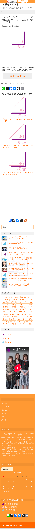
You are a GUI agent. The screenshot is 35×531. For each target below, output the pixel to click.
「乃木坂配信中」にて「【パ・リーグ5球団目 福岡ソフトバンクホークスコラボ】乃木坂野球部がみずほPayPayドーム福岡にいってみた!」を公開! (17, 449)
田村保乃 (14, 309)
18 (17, 484)
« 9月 (3, 492)
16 (8, 484)
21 (31, 484)
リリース (12, 312)
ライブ (22, 324)
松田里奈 (5, 307)
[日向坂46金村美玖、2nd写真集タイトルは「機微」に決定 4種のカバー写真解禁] (4, 270)
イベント (30, 297)
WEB (10, 297)
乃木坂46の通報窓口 (10, 504)
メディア (12, 84)
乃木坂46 (5, 324)
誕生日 (3, 420)
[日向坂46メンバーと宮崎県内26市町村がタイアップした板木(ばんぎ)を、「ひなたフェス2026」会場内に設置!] (4, 280)
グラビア (29, 312)
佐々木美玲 (6, 316)
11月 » (8, 492)
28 (31, 486)
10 (13, 481)
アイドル (29, 299)
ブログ (26, 302)
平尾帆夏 (14, 324)
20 (26, 484)
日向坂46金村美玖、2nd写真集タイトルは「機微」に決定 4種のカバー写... (21, 269)
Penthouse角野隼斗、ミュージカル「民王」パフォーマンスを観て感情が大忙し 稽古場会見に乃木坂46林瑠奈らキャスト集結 (17, 443)
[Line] (8, 515)
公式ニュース (18, 26)
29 (4, 489)
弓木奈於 (29, 309)
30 (8, 489)
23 (8, 486)
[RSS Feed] (25, 220)
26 (22, 486)
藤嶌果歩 (12, 321)
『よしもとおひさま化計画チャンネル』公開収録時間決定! (21, 242)
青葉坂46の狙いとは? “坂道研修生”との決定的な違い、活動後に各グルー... (21, 284)
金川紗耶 (5, 299)
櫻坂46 (6, 84)
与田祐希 (22, 316)
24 (13, 486)
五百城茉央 (6, 302)
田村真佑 (22, 307)
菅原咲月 (29, 316)
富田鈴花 (23, 297)
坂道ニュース (5, 407)
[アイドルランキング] (12, 2)
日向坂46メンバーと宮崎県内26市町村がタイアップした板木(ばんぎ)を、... (21, 279)
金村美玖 (13, 319)
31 (13, 489)
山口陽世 (30, 314)
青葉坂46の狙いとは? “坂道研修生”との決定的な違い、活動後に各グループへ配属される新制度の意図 (17, 438)
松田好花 (20, 304)
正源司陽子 (16, 297)
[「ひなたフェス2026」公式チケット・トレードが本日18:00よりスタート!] (4, 238)
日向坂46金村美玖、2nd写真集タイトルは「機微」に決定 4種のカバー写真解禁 (17, 454)
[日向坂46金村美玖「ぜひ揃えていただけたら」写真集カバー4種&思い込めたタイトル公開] (4, 264)
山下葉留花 (6, 309)
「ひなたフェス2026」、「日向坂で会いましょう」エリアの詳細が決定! (21, 258)
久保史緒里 (5, 314)
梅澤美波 (14, 316)
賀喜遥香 (14, 307)
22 (4, 486)
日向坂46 (22, 309)
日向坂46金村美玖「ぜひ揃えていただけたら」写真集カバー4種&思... (21, 263)
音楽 (31, 302)
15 (4, 484)
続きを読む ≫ (17, 76)
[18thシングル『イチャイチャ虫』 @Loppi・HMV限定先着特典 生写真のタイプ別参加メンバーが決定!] (4, 275)
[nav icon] (32, 12)
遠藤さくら (29, 321)
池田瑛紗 (12, 314)
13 (26, 481)
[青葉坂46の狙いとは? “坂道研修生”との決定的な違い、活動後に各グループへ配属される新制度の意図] (4, 285)
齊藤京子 (5, 312)
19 (22, 484)
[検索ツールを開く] (2, 12)
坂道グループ (21, 312)
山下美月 (5, 319)
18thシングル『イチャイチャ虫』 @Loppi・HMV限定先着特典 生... (21, 274)
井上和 (30, 307)
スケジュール (5, 413)
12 (22, 481)
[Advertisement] (17, 57)
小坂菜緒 (29, 319)
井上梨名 (29, 324)
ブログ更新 (5, 403)
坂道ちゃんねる (13, 4)
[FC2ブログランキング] (23, 2)
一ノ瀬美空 (29, 304)
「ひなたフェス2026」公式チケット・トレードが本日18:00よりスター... (21, 237)
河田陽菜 (22, 299)
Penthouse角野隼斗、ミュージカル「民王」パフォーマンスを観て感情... (21, 248)
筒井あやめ (19, 302)
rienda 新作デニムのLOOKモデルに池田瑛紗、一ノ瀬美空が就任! (21, 253)
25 (17, 486)
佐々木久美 (21, 319)
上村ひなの (14, 299)
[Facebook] (10, 220)
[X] (21, 220)
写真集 (12, 302)
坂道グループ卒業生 (8, 304)
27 (26, 486)
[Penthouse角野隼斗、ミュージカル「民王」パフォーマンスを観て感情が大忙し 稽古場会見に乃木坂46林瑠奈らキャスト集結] (4, 249)
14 (31, 481)
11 (17, 481)
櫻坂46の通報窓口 (9, 507)
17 (13, 484)
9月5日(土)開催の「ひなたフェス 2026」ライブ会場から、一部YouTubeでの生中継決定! (17, 434)
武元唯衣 (20, 321)
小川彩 (5, 321)
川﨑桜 (19, 314)
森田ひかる (20, 84)
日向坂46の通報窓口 (10, 510)
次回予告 (4, 417)
